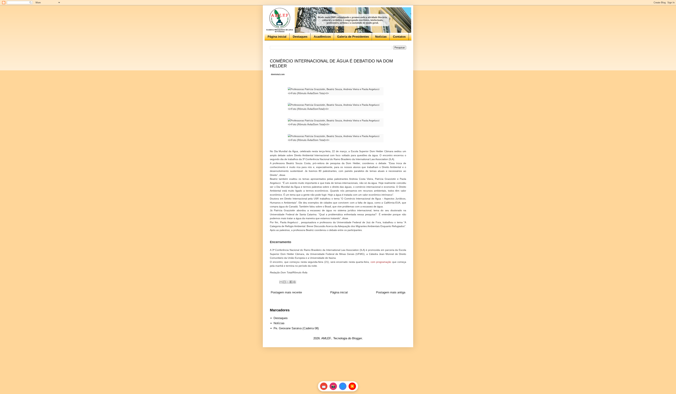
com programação (381, 261)
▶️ (352, 386)
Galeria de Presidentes (353, 36)
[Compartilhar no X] (287, 282)
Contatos (399, 36)
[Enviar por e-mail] (281, 282)
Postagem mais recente (286, 292)
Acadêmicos (322, 36)
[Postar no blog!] (284, 282)
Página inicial (277, 36)
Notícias (381, 36)
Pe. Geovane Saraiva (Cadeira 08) (296, 328)
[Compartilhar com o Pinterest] (294, 282)
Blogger (357, 338)
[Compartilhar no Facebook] (291, 282)
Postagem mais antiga (390, 292)
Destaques (300, 36)
